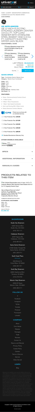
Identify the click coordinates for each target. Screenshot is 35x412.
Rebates (17, 329)
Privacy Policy (17, 346)
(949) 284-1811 (17, 266)
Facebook (17, 299)
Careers (17, 351)
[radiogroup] (17, 126)
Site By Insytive (17, 408)
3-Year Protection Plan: (12, 124)
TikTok (18, 304)
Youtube (17, 307)
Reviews (17, 337)
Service (17, 357)
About (17, 323)
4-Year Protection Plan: (12, 128)
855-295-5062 (16, 384)
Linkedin (17, 315)
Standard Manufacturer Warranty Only (14, 135)
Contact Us (17, 340)
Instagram (17, 301)
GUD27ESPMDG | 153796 (9, 44)
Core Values (17, 326)
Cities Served (17, 360)
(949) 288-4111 (17, 288)
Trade (17, 335)
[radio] (11, 117)
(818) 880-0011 (17, 242)
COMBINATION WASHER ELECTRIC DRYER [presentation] (10, 198)
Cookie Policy (17, 349)
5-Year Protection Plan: (12, 131)
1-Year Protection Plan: (12, 117)
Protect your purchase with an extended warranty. (20, 113)
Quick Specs (7, 74)
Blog (17, 368)
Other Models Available (12, 139)
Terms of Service (17, 354)
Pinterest (17, 310)
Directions (17, 258)
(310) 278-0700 (17, 277)
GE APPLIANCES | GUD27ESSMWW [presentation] (9, 200)
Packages (18, 332)
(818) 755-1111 (17, 230)
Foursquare (17, 313)
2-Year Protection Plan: (12, 120)
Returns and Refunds (17, 343)
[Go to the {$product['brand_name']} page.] (3, 22)
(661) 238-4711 (17, 253)
